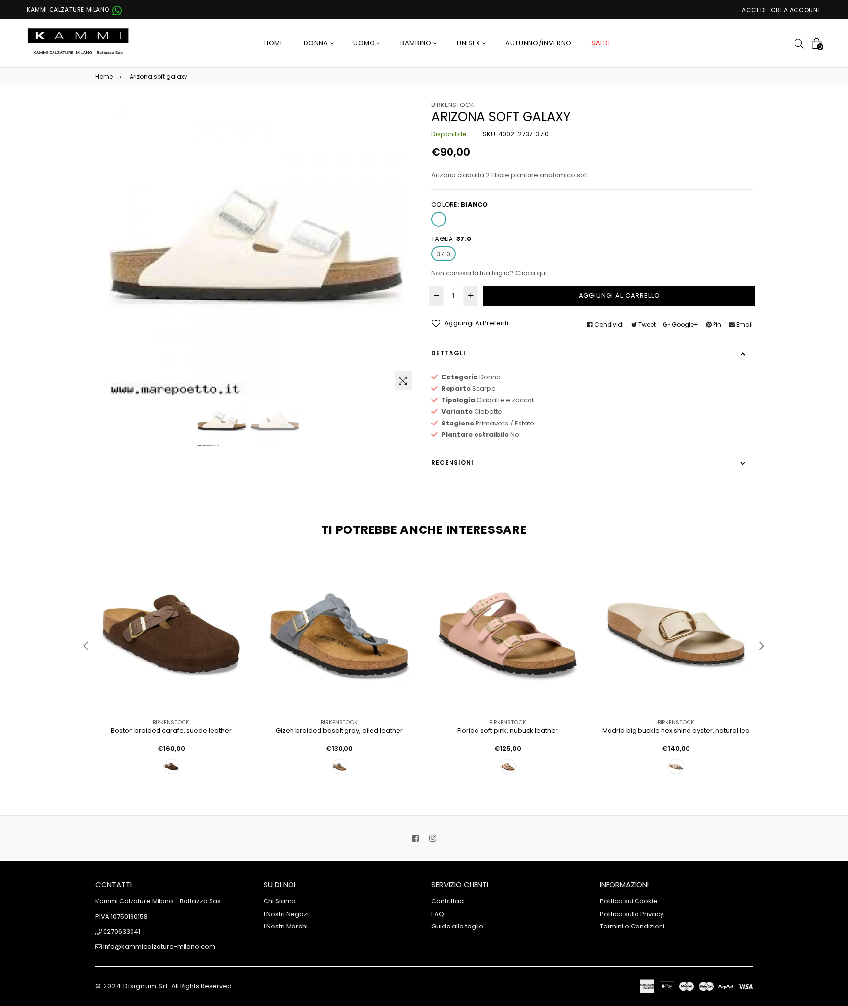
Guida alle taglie (457, 926)
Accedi (754, 10)
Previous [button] (86, 645)
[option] (221, 421)
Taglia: (451, 238)
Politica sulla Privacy (631, 914)
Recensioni (452, 462)
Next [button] (761, 645)
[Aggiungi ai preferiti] (236, 580)
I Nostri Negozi (286, 914)
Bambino (416, 43)
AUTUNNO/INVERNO (538, 43)
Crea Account (796, 10)
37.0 (443, 254)
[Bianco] (438, 219)
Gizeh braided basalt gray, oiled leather (339, 731)
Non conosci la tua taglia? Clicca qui (489, 273)
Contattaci (448, 901)
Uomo (365, 43)
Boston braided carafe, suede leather (171, 731)
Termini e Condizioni (632, 926)
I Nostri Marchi (286, 926)
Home (274, 43)
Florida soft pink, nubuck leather (507, 731)
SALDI (600, 43)
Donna (317, 43)
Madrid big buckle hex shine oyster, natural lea (676, 731)
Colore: (459, 204)
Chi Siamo (280, 901)
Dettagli (448, 353)
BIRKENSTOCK (452, 104)
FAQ (437, 914)
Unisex (469, 43)
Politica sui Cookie (629, 901)
